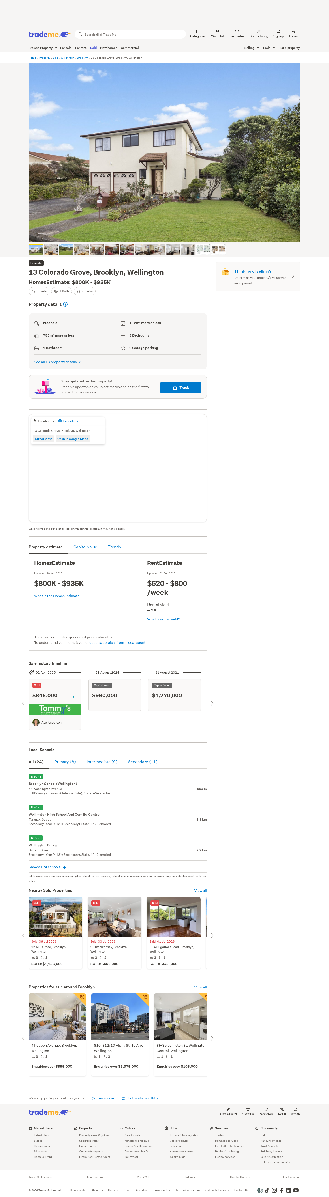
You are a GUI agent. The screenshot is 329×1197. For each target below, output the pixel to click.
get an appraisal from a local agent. (118, 642)
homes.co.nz (95, 1177)
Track (184, 387)
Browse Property (41, 47)
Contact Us (241, 1190)
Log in (293, 36)
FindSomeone (291, 1177)
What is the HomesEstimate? (57, 595)
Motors (130, 1128)
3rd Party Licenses (272, 1151)
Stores (38, 1141)
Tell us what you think (142, 1098)
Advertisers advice (181, 1151)
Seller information (272, 1157)
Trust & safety (269, 1146)
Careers (113, 1190)
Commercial (130, 47)
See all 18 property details (55, 361)
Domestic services (226, 1141)
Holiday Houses (240, 1177)
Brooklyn (83, 58)
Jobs (173, 1128)
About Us (97, 1190)
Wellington (68, 58)
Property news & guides (94, 1135)
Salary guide (177, 1157)
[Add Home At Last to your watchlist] (79, 999)
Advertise (142, 1190)
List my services (225, 1157)
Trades (219, 1135)
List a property (289, 47)
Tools (267, 47)
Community (269, 1128)
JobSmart (176, 1146)
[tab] (43, 421)
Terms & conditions (188, 1190)
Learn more (106, 1098)
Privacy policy (161, 1190)
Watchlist (248, 1113)
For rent (81, 47)
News (127, 1190)
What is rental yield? (163, 619)
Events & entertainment (230, 1146)
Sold (93, 47)
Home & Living (43, 1157)
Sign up (278, 36)
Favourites (266, 1113)
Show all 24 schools (45, 866)
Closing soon (42, 1146)
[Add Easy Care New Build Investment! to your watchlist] (142, 999)
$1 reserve (40, 1151)
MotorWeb (143, 1177)
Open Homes (87, 1146)
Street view (43, 438)
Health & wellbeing (227, 1151)
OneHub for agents (91, 1151)
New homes (108, 47)
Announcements (271, 1141)
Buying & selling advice (139, 1146)
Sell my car (131, 1157)
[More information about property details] (65, 304)
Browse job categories (184, 1135)
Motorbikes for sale (137, 1141)
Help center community (275, 1162)
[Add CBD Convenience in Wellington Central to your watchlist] (205, 999)
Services (221, 1128)
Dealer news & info (136, 1151)
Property (45, 58)
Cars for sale (133, 1135)
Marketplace (43, 1128)
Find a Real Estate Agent (94, 1157)
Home (33, 58)
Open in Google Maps (72, 438)
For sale (66, 47)
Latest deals (42, 1135)
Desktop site (78, 1190)
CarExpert (190, 1177)
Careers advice (179, 1141)
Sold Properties (89, 1141)
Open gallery (167, 235)
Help (263, 1135)
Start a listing (228, 1113)
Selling (249, 47)
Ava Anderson (51, 722)
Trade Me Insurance (41, 1177)
